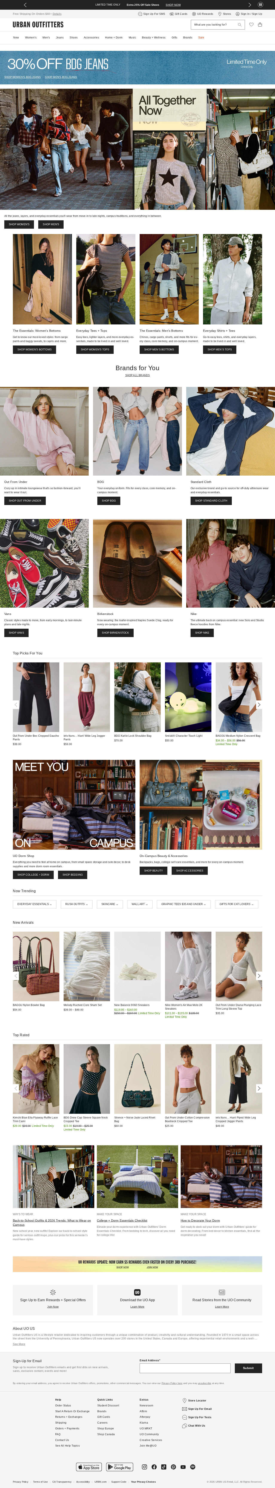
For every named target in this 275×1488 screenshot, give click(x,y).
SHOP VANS (16, 632)
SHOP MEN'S (51, 224)
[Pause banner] (260, 5)
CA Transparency (62, 1481)
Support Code (118, 1481)
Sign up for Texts (200, 1417)
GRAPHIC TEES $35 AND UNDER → (183, 904)
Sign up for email (200, 1408)
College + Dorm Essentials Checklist (122, 1220)
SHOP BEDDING (73, 874)
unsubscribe (204, 1383)
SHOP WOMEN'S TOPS (95, 349)
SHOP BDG (109, 500)
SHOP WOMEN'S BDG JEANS (22, 77)
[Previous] (17, 704)
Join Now (53, 1306)
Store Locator (197, 1400)
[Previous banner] (25, 5)
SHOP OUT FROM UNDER (25, 500)
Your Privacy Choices (143, 1481)
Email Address (149, 1360)
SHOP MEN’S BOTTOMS (159, 349)
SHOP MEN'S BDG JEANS (61, 77)
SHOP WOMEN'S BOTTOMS (34, 349)
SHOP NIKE (202, 632)
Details (57, 13)
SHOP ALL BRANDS (137, 375)
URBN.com (101, 1481)
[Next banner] (250, 5)
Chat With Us (196, 1425)
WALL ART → (140, 904)
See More (19, 1344)
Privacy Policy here (172, 1383)
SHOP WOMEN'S (19, 224)
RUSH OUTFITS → (76, 904)
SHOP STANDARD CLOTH (211, 500)
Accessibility (83, 1481)
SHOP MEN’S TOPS (220, 349)
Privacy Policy (20, 1481)
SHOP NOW (173, 4)
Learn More (137, 1306)
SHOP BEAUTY (153, 870)
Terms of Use (40, 1481)
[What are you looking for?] (240, 24)
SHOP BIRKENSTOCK (115, 632)
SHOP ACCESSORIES (189, 870)
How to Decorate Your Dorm (200, 1220)
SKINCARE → (109, 904)
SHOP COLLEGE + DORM (33, 874)
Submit (248, 1368)
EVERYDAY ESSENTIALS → (34, 904)
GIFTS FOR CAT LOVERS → (237, 904)
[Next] (258, 704)
